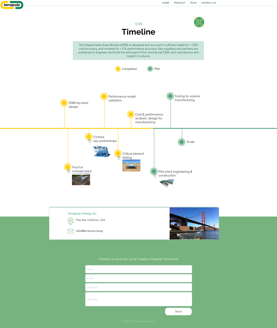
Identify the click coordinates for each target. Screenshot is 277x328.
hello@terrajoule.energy (89, 230)
